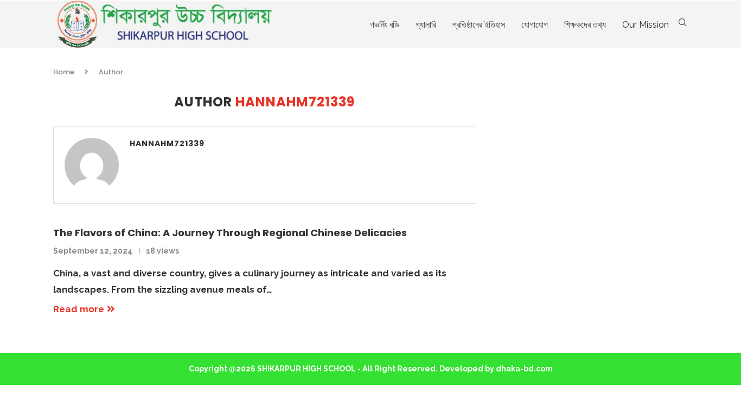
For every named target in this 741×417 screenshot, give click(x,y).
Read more (78, 309)
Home (63, 72)
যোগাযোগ (534, 25)
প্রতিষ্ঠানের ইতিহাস (478, 25)
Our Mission (645, 25)
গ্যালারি (426, 25)
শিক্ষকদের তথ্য (585, 25)
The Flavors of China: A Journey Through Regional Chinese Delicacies (230, 232)
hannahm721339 (167, 143)
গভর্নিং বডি (384, 25)
